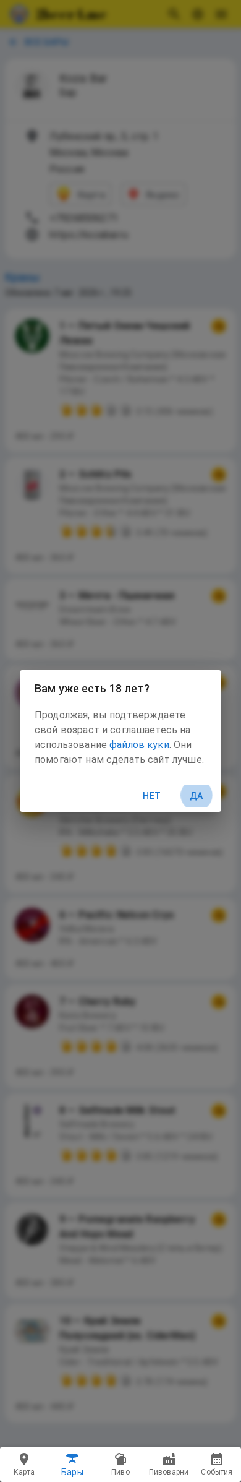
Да (196, 796)
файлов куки (139, 745)
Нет (152, 796)
